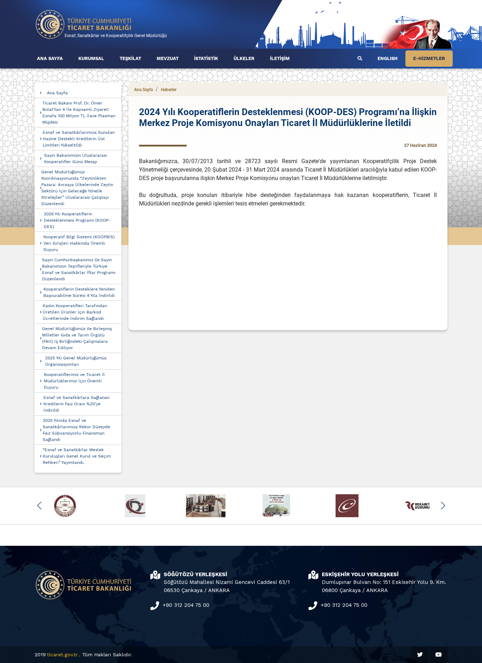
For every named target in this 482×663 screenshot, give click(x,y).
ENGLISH (388, 58)
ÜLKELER (244, 58)
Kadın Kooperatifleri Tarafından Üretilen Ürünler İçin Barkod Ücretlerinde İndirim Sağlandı (75, 312)
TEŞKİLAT (130, 58)
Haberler (168, 89)
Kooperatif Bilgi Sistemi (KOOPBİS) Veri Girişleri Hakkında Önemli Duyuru (79, 243)
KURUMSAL (91, 58)
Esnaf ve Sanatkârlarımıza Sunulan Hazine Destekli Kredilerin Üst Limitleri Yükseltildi (79, 139)
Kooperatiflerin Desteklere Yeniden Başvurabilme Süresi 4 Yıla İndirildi (79, 292)
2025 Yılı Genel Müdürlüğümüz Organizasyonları (76, 361)
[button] (39, 505)
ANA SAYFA (50, 58)
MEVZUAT (168, 58)
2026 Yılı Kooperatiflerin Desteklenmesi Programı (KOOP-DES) (77, 220)
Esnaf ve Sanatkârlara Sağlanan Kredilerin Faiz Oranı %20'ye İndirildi (76, 404)
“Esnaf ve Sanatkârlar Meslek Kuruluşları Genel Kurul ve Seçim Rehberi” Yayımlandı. (77, 456)
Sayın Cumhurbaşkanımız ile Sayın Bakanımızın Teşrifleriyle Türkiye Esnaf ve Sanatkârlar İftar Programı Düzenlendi (78, 269)
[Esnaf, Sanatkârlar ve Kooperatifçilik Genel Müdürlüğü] (84, 23)
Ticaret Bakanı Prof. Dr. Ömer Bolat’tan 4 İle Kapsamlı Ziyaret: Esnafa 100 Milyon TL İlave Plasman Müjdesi (78, 113)
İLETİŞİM (280, 58)
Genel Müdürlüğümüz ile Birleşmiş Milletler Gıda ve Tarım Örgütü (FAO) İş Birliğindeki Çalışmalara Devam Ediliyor (77, 338)
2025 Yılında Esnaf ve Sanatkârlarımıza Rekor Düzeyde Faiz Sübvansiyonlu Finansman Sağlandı (76, 430)
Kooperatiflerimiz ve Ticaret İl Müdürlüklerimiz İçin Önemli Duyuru (74, 381)
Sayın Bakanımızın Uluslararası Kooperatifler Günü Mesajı (75, 158)
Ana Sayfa (57, 92)
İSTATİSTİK (206, 58)
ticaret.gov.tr (62, 654)
